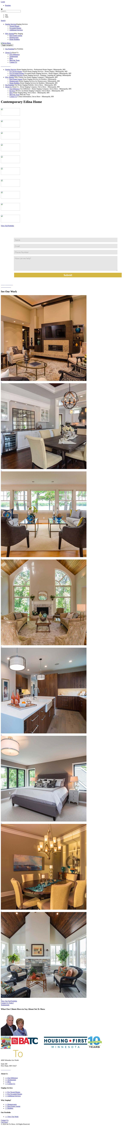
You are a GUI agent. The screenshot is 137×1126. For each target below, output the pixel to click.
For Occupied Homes (16, 73)
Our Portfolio (9, 49)
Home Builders (14, 39)
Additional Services (16, 30)
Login (3, 2)
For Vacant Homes (15, 71)
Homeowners (14, 37)
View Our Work (11, 1117)
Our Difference (14, 54)
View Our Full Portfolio (9, 1001)
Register (8, 5)
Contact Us (13, 62)
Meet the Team (14, 60)
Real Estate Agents (15, 35)
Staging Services (10, 24)
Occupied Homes (15, 28)
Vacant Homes (14, 26)
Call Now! (4, 1122)
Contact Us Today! (7, 1003)
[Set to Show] (6, 43)
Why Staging (9, 34)
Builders (9, 1108)
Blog (11, 58)
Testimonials (13, 56)
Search (3, 20)
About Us (8, 52)
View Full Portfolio (7, 226)
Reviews (12, 91)
